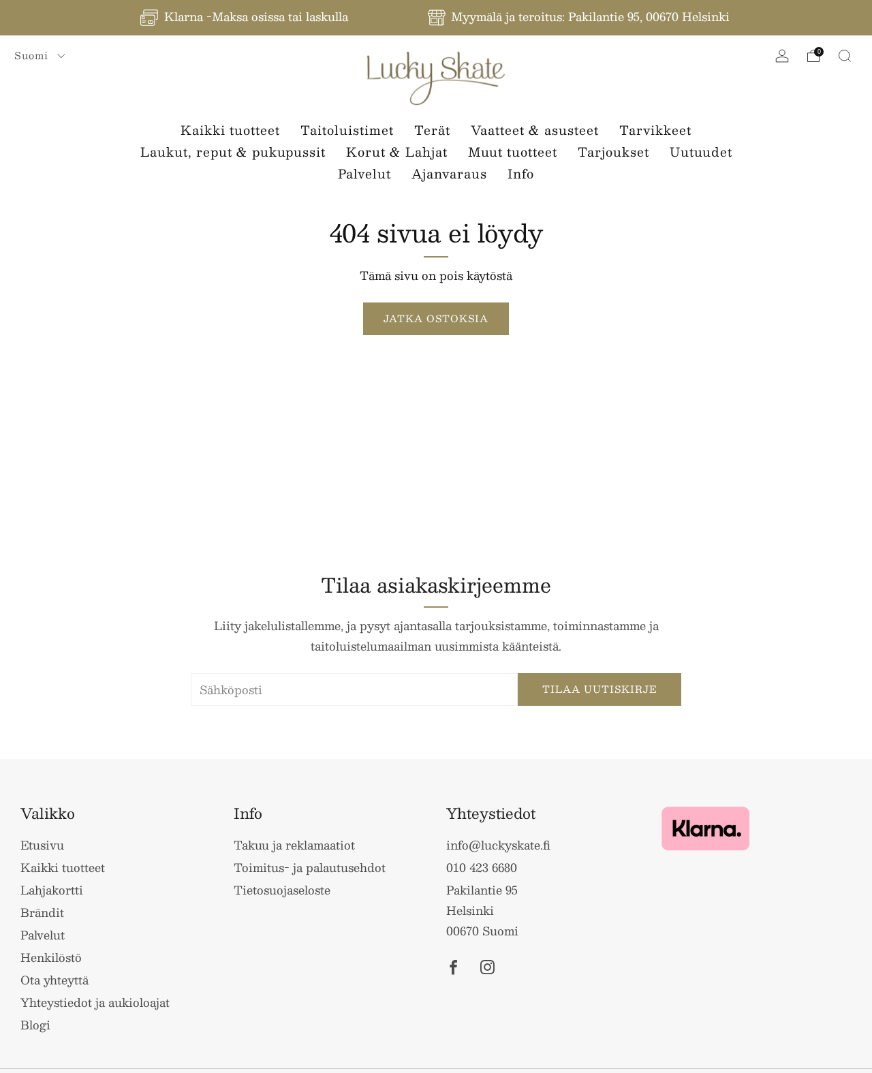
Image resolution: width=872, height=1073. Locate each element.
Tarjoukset (613, 152)
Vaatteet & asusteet (535, 130)
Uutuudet (701, 152)
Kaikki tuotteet (230, 130)
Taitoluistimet (347, 130)
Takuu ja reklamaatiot (294, 844)
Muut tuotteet (512, 152)
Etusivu (42, 844)
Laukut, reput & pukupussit (233, 152)
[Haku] (845, 56)
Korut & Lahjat (397, 152)
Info (521, 174)
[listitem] (245, 17)
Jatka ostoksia (436, 318)
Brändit (42, 912)
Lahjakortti (51, 889)
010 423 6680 (481, 867)
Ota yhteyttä (54, 979)
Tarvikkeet (655, 130)
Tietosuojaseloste (282, 889)
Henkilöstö (51, 957)
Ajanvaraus (449, 174)
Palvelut (364, 174)
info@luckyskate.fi (498, 844)
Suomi (33, 55)
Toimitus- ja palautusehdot (310, 867)
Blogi (35, 1024)
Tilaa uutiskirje (599, 689)
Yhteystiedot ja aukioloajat (95, 1002)
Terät (432, 130)
